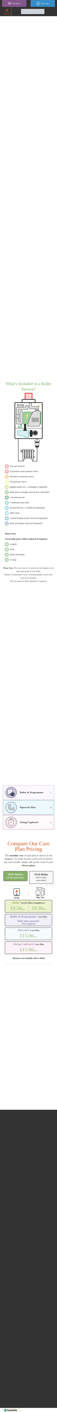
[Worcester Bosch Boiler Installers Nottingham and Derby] (32, 11)
